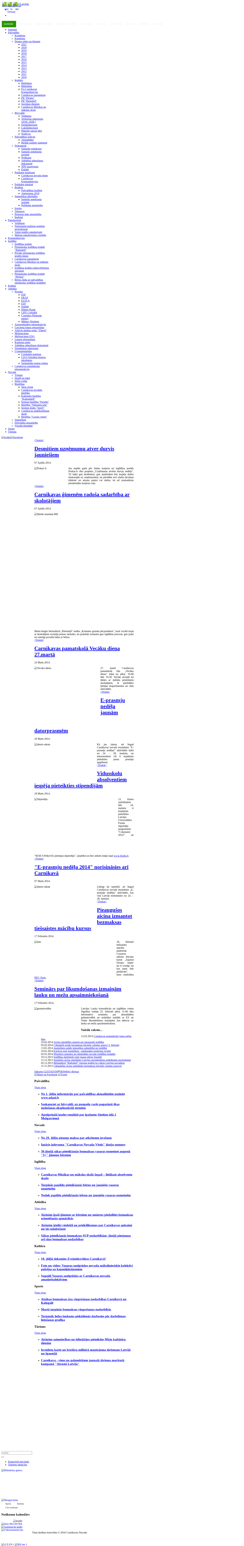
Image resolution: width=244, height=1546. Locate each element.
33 (48, 1071)
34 (50, 1071)
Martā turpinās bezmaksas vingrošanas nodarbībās (76, 1309)
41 (69, 1071)
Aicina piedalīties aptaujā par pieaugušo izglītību (78, 1042)
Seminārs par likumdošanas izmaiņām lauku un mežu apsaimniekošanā (77, 992)
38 (61, 1071)
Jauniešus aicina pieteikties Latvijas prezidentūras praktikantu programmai (92, 1060)
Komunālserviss (66, 24)
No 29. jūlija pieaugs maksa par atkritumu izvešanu (76, 1138)
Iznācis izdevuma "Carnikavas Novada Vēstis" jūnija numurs (83, 1144)
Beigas (75, 1071)
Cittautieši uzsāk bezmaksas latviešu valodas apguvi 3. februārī (86, 1045)
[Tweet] (62, 1074)
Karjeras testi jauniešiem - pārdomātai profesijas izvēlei (82, 1051)
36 (56, 1071)
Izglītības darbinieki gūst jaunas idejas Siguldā (78, 1057)
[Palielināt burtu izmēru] (6, 9)
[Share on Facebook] (45, 1074)
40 (66, 1071)
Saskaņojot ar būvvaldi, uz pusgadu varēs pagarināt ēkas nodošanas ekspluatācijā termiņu (80, 1106)
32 (45, 1071)
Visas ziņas (40, 1087)
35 (53, 1071)
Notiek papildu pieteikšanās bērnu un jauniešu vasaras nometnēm (86, 1195)
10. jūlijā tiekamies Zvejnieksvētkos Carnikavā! (73, 1259)
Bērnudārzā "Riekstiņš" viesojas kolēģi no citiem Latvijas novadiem (89, 1063)
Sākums (38, 1071)
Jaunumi (8, 24)
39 (64, 1071)
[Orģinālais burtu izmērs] (11, 11)
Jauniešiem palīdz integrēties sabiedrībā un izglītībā (80, 1048)
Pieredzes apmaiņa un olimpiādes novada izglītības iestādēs (84, 1054)
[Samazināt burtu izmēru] (17, 9)
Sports (144, 24)
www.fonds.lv (121, 855)
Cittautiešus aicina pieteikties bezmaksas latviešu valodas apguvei (87, 1066)
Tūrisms (158, 24)
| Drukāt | (39, 440)
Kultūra (101, 24)
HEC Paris (40, 977)
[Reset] (2, 1456)
